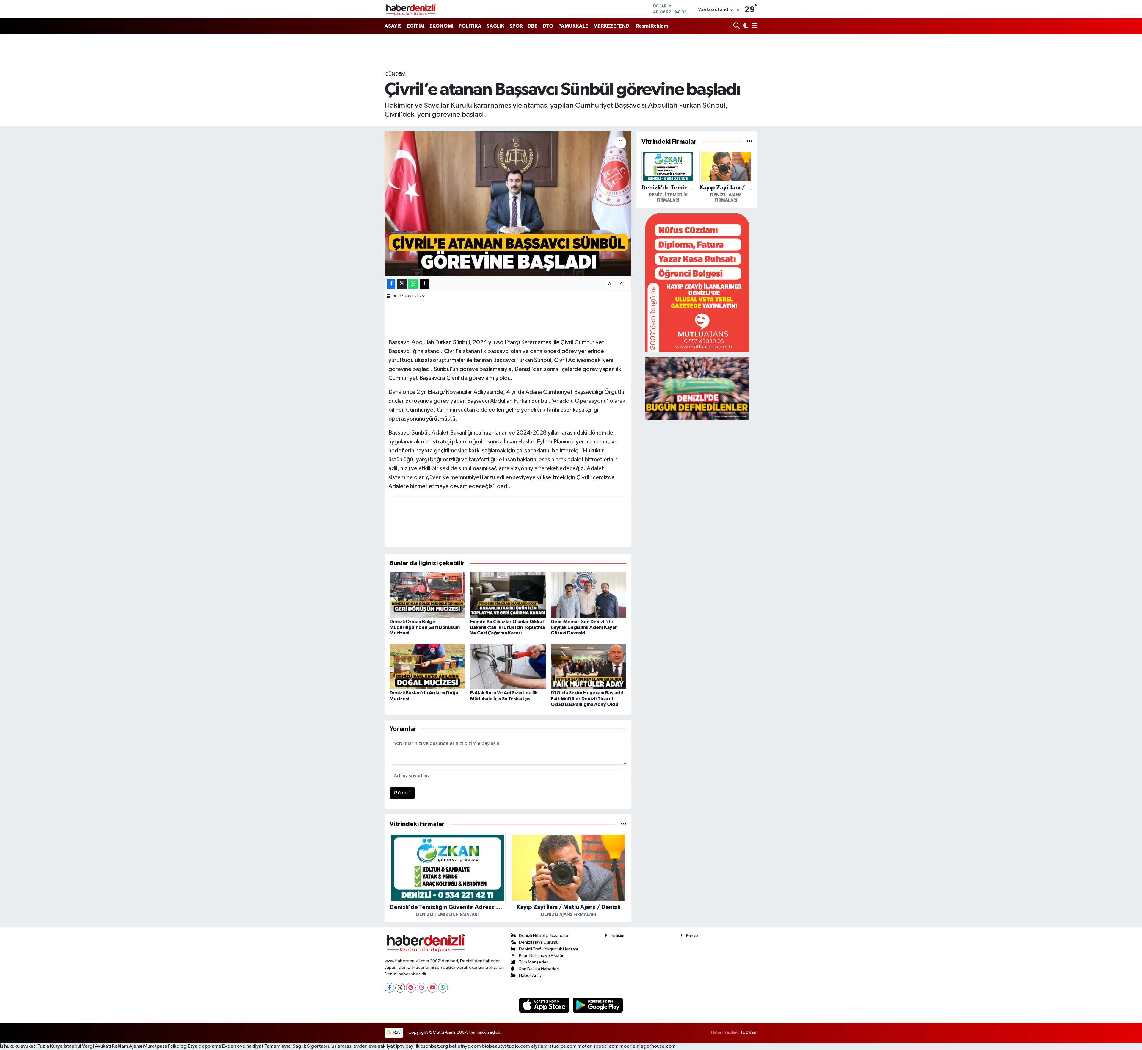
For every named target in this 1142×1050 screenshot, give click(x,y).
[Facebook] (389, 988)
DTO (548, 26)
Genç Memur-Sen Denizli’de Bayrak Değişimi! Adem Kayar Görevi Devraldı (584, 627)
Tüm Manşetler (533, 962)
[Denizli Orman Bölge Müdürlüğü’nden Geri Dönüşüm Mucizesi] (427, 594)
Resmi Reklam (652, 26)
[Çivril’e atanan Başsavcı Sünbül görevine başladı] (508, 203)
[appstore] (545, 1004)
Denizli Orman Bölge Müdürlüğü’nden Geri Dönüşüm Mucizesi (425, 627)
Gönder (402, 792)
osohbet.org (434, 1046)
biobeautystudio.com (506, 1046)
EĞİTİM (415, 26)
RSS (397, 1032)
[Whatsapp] (443, 988)
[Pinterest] (411, 988)
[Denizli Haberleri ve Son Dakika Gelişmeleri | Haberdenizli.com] (411, 9)
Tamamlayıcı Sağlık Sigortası (295, 1046)
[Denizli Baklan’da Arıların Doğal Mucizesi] (427, 666)
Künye (692, 935)
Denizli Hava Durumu (539, 942)
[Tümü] (623, 824)
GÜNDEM (395, 74)
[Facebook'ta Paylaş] (391, 284)
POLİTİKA (470, 26)
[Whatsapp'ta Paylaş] (413, 284)
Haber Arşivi (530, 975)
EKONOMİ (441, 26)
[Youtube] (432, 988)
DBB (533, 26)
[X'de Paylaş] (402, 284)
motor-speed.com (598, 1046)
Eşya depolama (204, 1046)
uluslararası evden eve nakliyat (361, 1046)
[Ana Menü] (753, 26)
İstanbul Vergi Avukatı (87, 1046)
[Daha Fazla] (424, 284)
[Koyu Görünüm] (745, 26)
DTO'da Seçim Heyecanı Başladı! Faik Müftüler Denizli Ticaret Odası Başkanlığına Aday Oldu (587, 698)
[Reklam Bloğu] (697, 282)
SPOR (516, 26)
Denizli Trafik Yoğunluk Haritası (548, 949)
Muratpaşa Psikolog (165, 1046)
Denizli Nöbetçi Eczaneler (544, 935)
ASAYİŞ (393, 26)
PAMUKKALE (573, 26)
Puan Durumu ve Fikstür (541, 955)
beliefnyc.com (465, 1046)
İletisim (617, 935)
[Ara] (737, 26)
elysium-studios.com (554, 1046)
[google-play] (598, 1004)
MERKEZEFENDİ (612, 26)
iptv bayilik (407, 1046)
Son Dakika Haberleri (539, 969)
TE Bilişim (748, 1032)
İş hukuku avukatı (18, 1046)
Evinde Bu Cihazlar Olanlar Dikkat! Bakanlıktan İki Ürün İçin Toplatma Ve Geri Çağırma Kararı (508, 627)
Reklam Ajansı (127, 1046)
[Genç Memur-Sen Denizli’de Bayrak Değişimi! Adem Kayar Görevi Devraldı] (588, 594)
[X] (400, 988)
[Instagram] (421, 988)
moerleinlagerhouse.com (647, 1046)
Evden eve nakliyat (242, 1046)
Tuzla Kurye (50, 1046)
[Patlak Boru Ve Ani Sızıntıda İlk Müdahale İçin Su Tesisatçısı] (508, 666)
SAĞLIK (495, 26)
